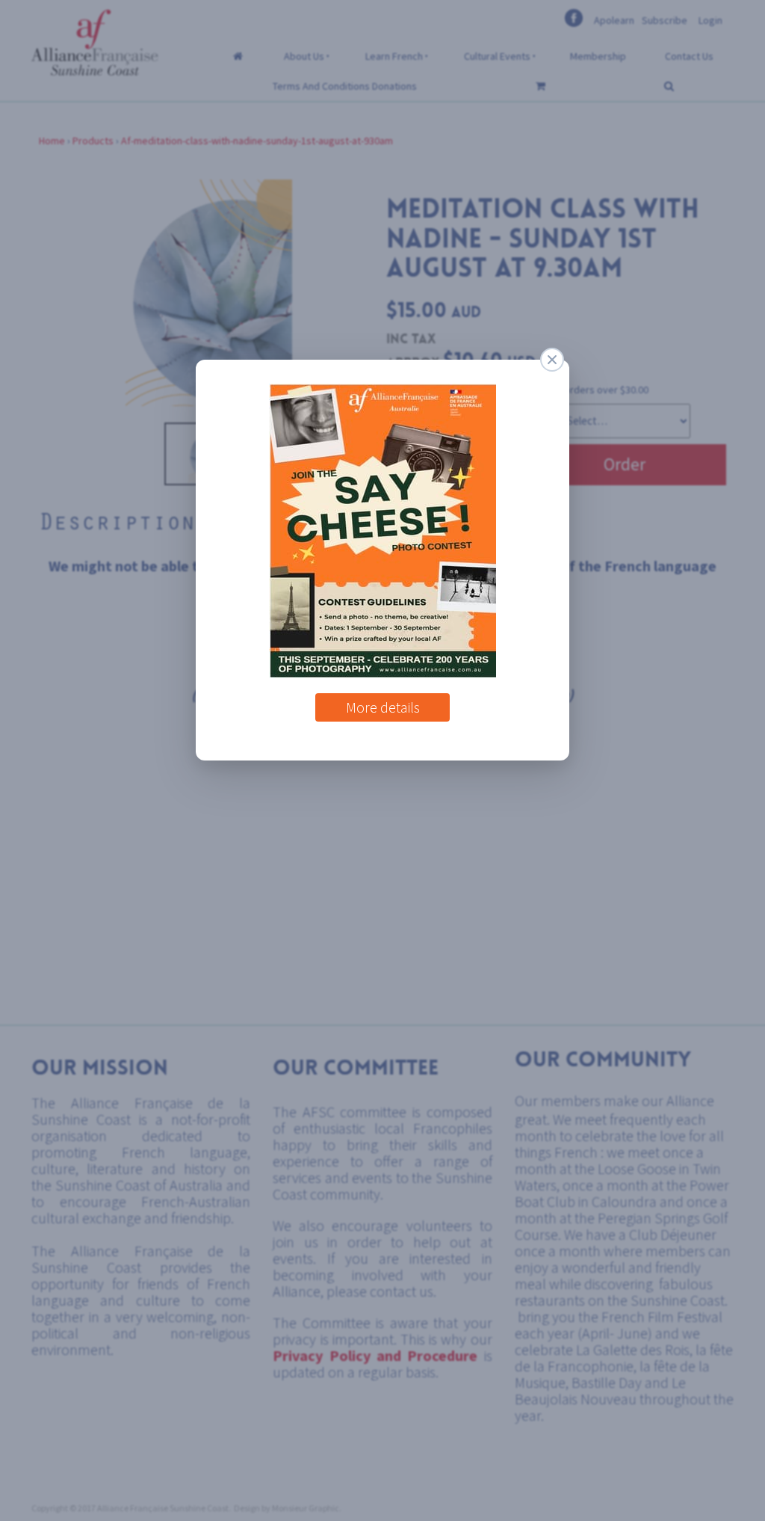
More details (383, 701)
